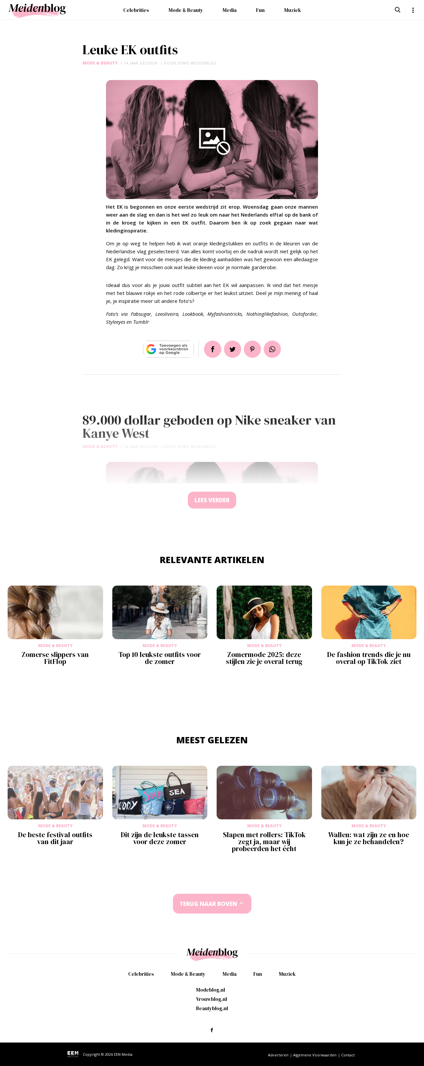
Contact (348, 1054)
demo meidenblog (197, 63)
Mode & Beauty (186, 10)
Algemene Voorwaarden (315, 1054)
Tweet (232, 349)
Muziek (292, 10)
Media (230, 10)
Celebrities (136, 10)
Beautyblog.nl (212, 1008)
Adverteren (278, 1054)
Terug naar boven (208, 904)
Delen (212, 349)
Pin (252, 349)
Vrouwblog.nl (211, 999)
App (272, 349)
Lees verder (212, 500)
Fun (260, 10)
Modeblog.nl (210, 989)
